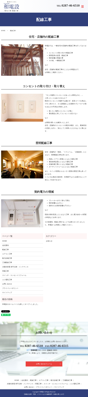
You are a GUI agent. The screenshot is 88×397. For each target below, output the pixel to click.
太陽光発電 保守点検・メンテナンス (15, 267)
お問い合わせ (7, 284)
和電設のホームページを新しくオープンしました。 (20, 304)
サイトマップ (7, 292)
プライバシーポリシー (10, 288)
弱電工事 (5, 271)
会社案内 (5, 245)
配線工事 (5, 249)
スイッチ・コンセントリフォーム (14, 275)
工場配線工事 (7, 262)
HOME (3, 30)
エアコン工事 (7, 254)
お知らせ (49, 241)
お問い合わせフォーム (44, 364)
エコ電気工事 (7, 280)
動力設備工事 (7, 258)
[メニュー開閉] (82, 6)
